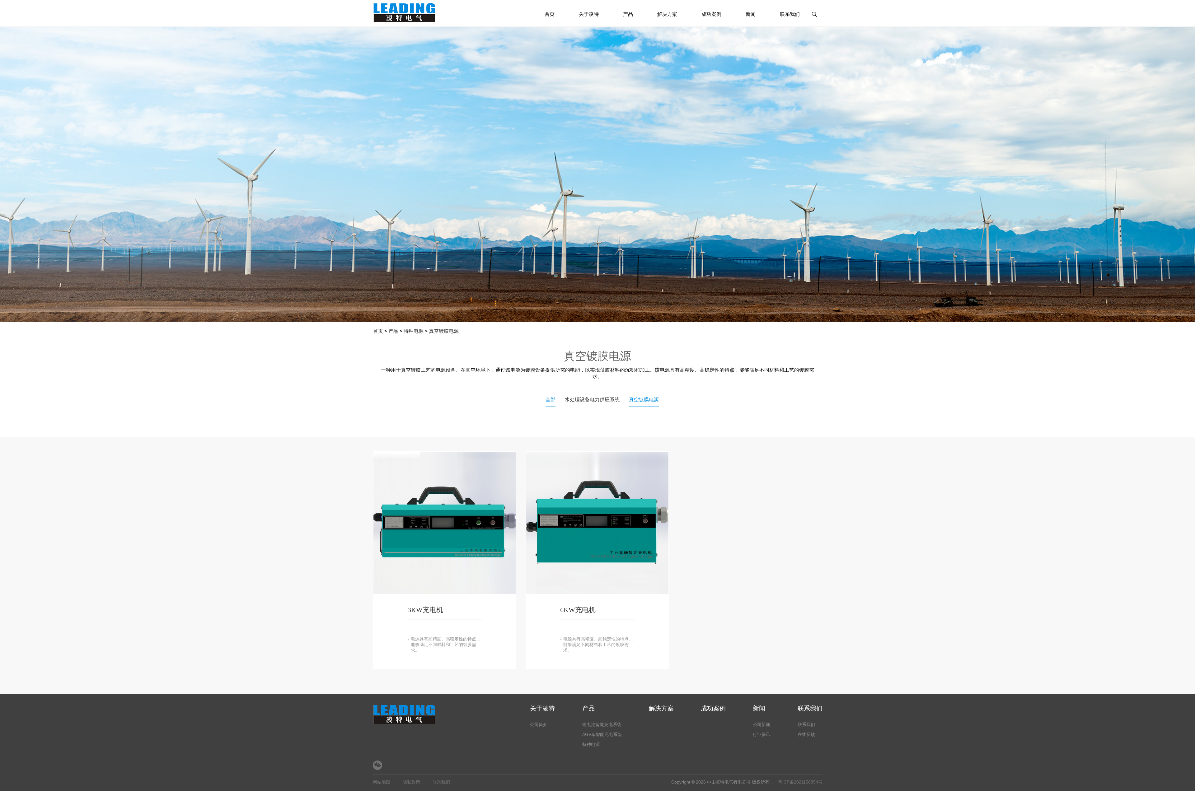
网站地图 (381, 781)
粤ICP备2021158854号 (800, 781)
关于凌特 (589, 14)
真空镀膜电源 (444, 331)
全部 (550, 399)
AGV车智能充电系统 (602, 734)
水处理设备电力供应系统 (592, 399)
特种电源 (414, 331)
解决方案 (667, 14)
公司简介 (538, 724)
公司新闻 (761, 724)
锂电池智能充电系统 (601, 724)
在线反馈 (806, 734)
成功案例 (711, 14)
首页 (550, 14)
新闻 (751, 14)
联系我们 (790, 14)
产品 (628, 14)
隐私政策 (411, 781)
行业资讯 (761, 734)
